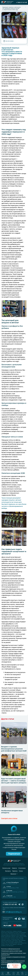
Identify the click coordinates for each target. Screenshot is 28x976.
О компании (22, 868)
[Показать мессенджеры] (24, 966)
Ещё (26, 974)
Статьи (21, 871)
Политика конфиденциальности (10, 948)
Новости (14, 868)
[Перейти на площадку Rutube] (8, 925)
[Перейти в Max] (19, 919)
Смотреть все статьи (9, 818)
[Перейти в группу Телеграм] (15, 919)
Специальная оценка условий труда (11, 951)
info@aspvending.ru (13, 912)
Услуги (13, 974)
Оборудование (8, 974)
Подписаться (14, 854)
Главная (2, 974)
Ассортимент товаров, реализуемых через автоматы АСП (13, 953)
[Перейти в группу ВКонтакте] (23, 919)
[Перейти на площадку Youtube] (17, 925)
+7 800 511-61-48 (10, 904)
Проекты (14, 871)
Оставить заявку (15, 966)
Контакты (18, 974)
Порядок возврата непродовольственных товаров (13, 957)
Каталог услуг (6, 868)
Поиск (22, 974)
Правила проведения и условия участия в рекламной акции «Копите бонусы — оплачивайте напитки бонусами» (13, 962)
